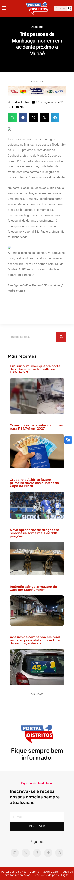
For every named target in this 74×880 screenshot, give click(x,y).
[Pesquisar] (69, 8)
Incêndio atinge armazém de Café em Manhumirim (33, 588)
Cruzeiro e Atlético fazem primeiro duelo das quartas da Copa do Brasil (34, 483)
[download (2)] (37, 91)
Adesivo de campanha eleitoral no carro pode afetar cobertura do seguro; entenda (35, 640)
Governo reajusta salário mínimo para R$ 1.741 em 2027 (36, 426)
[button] (12, 117)
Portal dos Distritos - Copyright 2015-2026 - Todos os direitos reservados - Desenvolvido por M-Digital (37, 873)
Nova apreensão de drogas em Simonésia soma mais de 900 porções (34, 533)
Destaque (37, 27)
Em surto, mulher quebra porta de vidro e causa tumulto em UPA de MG (35, 369)
